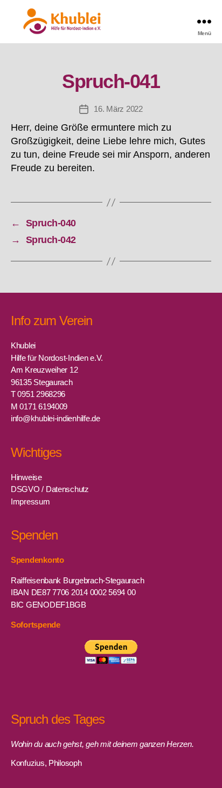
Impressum (30, 501)
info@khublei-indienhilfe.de (55, 418)
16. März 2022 (118, 108)
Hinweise (26, 477)
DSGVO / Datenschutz (50, 489)
